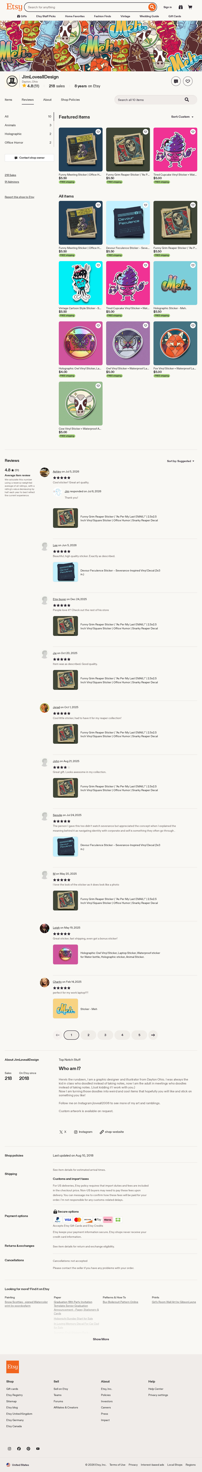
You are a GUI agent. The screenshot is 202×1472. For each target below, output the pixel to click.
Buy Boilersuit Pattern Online (120, 1302)
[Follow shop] (188, 81)
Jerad (56, 707)
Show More (101, 1339)
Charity (57, 981)
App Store (19, 1440)
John (56, 761)
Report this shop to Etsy (19, 197)
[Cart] (190, 7)
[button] (176, 81)
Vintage (125, 16)
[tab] (29, 116)
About (47, 100)
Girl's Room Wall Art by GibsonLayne (174, 1302)
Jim (67, 491)
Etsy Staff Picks (46, 16)
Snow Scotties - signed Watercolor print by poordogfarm (26, 1303)
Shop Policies (70, 100)
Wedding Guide (149, 16)
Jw (55, 653)
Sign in (168, 7)
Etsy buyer (59, 599)
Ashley (57, 471)
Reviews (28, 100)
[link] (57, 1035)
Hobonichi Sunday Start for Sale (73, 1318)
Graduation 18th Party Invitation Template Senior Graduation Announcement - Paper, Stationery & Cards (76, 1307)
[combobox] (85, 7)
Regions (191, 1464)
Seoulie (57, 815)
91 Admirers (12, 181)
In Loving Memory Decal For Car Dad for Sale (76, 1325)
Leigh (56, 927)
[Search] (152, 7)
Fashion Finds (102, 16)
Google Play (49, 1440)
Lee (55, 545)
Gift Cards (174, 16)
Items (8, 100)
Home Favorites (75, 16)
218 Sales (10, 175)
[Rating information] (24, 86)
